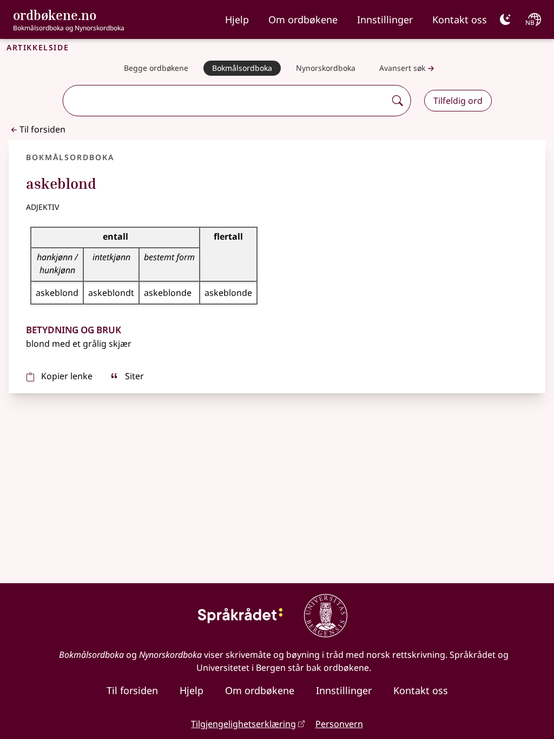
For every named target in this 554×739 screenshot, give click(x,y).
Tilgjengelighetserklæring (243, 724)
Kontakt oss (459, 19)
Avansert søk (402, 68)
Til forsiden (42, 129)
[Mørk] (505, 19)
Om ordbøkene (303, 19)
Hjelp (237, 19)
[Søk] (397, 100)
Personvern (339, 724)
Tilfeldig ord (458, 101)
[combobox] (225, 100)
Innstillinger (385, 19)
